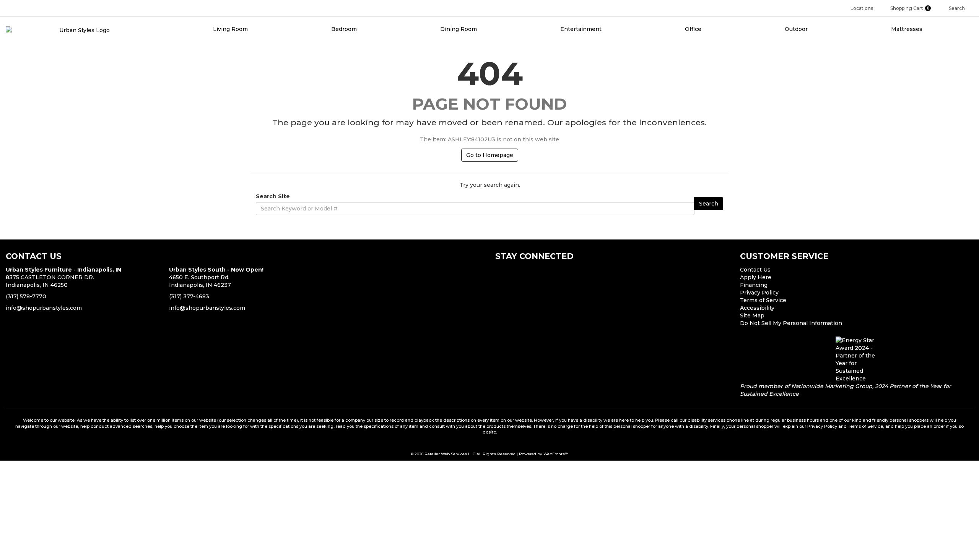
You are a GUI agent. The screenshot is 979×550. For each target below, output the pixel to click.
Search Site (273, 196)
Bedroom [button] (344, 29)
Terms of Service (763, 300)
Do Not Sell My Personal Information (791, 323)
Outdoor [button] (797, 29)
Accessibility (757, 307)
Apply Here (755, 277)
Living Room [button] (231, 29)
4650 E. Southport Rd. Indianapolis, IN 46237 (216, 277)
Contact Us (755, 269)
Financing (754, 284)
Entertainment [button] (581, 29)
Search (708, 203)
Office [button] (694, 29)
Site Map (752, 315)
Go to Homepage (489, 155)
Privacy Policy (759, 292)
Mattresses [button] (907, 29)
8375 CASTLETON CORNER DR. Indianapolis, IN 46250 (63, 277)
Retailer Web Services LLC (449, 453)
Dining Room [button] (459, 29)
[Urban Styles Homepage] (82, 29)
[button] (914, 8)
